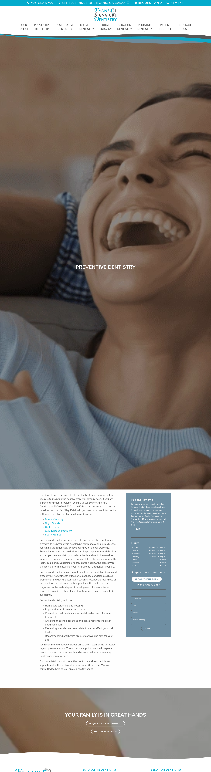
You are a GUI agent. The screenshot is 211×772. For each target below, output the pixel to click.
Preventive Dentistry (42, 27)
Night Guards (52, 523)
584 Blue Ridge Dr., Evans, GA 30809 (93, 3)
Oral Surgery (105, 27)
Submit (148, 628)
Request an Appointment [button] (161, 3)
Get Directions (104, 731)
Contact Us (185, 27)
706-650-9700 (41, 3)
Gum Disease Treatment (58, 531)
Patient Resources (165, 27)
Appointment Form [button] (147, 579)
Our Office (24, 27)
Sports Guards (53, 534)
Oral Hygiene (52, 527)
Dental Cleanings (54, 519)
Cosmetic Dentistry (86, 27)
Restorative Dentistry (65, 27)
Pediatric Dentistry (144, 27)
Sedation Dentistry (124, 27)
